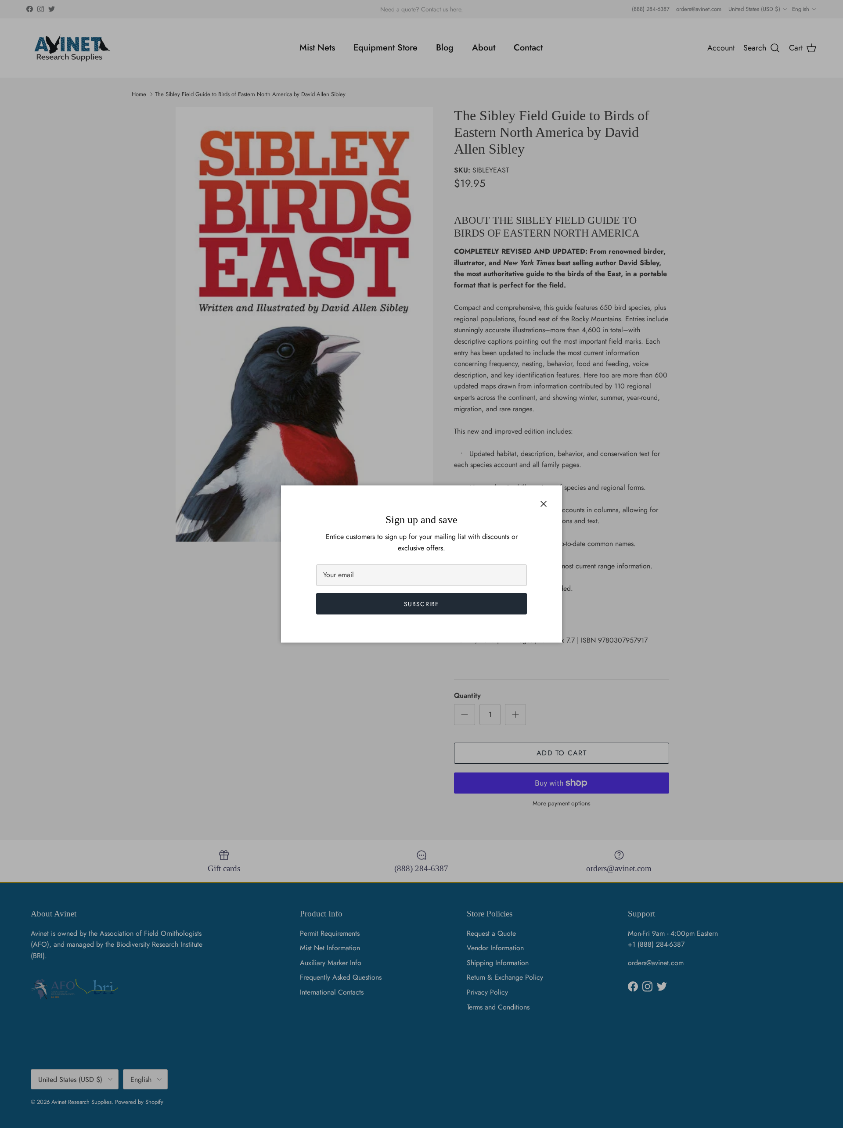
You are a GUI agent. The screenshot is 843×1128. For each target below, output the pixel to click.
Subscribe (421, 604)
